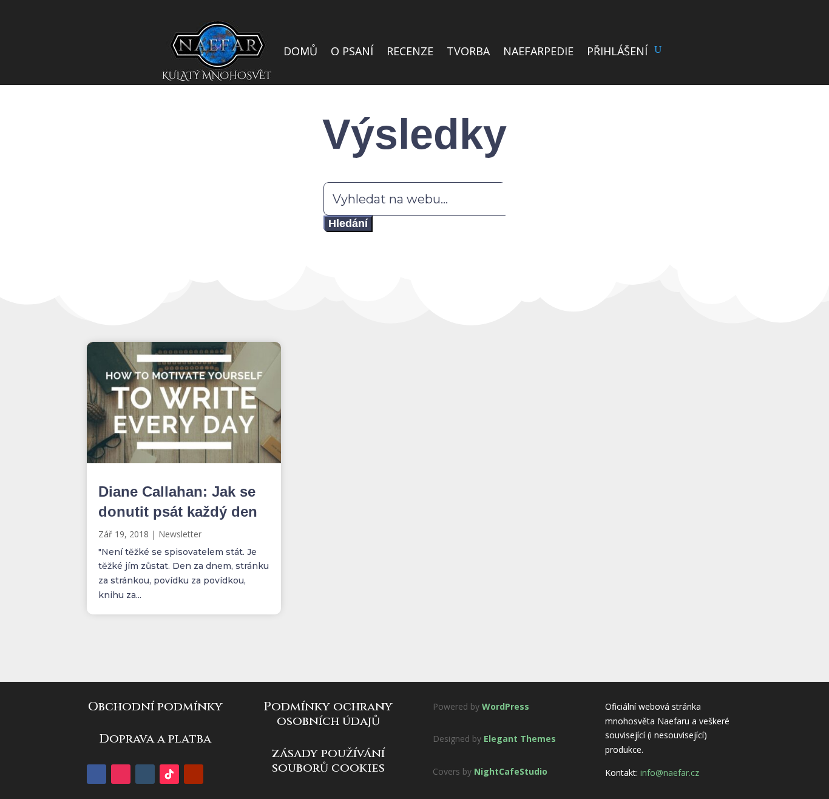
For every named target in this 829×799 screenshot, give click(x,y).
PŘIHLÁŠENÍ (617, 51)
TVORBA (468, 51)
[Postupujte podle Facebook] (96, 774)
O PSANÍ (352, 51)
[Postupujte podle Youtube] (193, 774)
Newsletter (179, 534)
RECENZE (410, 51)
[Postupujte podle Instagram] (120, 774)
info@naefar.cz (669, 772)
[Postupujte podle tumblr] (145, 774)
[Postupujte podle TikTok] (169, 774)
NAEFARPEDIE (538, 51)
